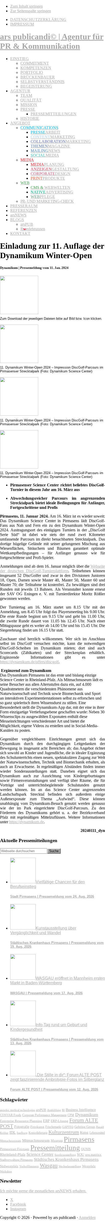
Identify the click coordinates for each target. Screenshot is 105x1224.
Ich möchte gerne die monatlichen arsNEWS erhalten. (43, 1191)
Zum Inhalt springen (26, 6)
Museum (57, 1140)
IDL (12, 1132)
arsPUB (41, 1110)
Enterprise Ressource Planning (21, 1121)
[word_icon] (19, 313)
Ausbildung (54, 1110)
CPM (71, 1115)
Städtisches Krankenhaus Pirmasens (66, 1159)
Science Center (40, 1154)
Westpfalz (89, 1166)
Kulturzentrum (63, 1132)
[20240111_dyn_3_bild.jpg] (19, 467)
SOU (80, 1155)
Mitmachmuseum (36, 1140)
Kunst (84, 1133)
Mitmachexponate (10, 1140)
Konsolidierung (38, 1133)
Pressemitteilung (55, 1147)
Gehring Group (84, 1127)
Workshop (6, 1171)
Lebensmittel (97, 1133)
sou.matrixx (93, 1155)
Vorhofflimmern (29, 1166)
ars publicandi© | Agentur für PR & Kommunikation (51, 41)
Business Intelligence (81, 1110)
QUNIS (86, 1149)
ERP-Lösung (59, 1121)
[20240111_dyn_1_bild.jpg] (19, 361)
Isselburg (22, 1132)
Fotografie (21, 1127)
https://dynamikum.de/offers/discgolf (29, 662)
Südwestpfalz (9, 1166)
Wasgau (49, 1165)
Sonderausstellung (65, 1154)
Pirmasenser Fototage (14, 1149)
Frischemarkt (53, 1127)
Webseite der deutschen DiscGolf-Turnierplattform (52, 568)
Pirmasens (79, 1139)
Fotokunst (37, 1127)
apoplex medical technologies (17, 1110)
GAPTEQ (67, 1126)
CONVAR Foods (10, 1115)
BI (63, 1110)
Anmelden (87, 1217)
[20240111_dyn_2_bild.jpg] (19, 414)
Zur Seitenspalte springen (30, 11)
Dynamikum (86, 1114)
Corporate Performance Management (44, 1115)
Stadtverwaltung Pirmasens (16, 1160)
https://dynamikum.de (26, 822)
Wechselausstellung (70, 1166)
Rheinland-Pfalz (12, 1154)
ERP (46, 1121)
